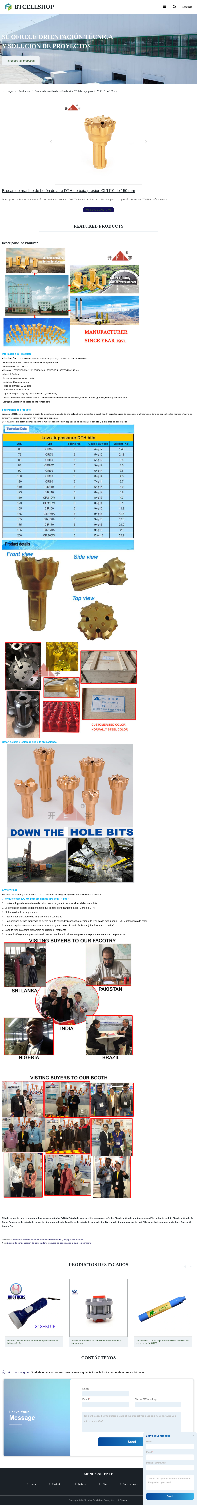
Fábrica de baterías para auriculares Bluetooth (167, 1222)
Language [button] (187, 7)
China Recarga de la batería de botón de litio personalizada (33, 1222)
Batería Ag (7, 1226)
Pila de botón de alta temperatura (132, 1218)
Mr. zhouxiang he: (18, 1372)
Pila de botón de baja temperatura (20, 1218)
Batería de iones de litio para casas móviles (91, 1218)
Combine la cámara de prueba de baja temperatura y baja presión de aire (47, 1239)
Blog (105, 1484)
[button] (164, 7)
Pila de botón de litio (161, 1218)
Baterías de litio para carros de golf (123, 1222)
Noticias (82, 1484)
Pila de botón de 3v (183, 1218)
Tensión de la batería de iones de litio (85, 1222)
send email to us (100, 209)
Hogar (10, 91)
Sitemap (124, 1500)
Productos (24, 91)
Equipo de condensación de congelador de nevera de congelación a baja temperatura (49, 1243)
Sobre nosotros (130, 1484)
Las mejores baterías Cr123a (53, 1218)
